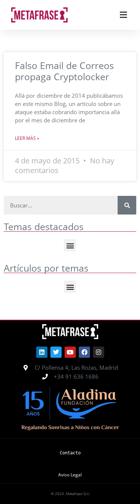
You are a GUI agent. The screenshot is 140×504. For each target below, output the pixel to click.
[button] (123, 15)
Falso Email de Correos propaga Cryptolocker (64, 71)
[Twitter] (56, 352)
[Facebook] (84, 352)
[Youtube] (70, 352)
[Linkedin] (41, 352)
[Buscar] (127, 205)
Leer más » (27, 138)
